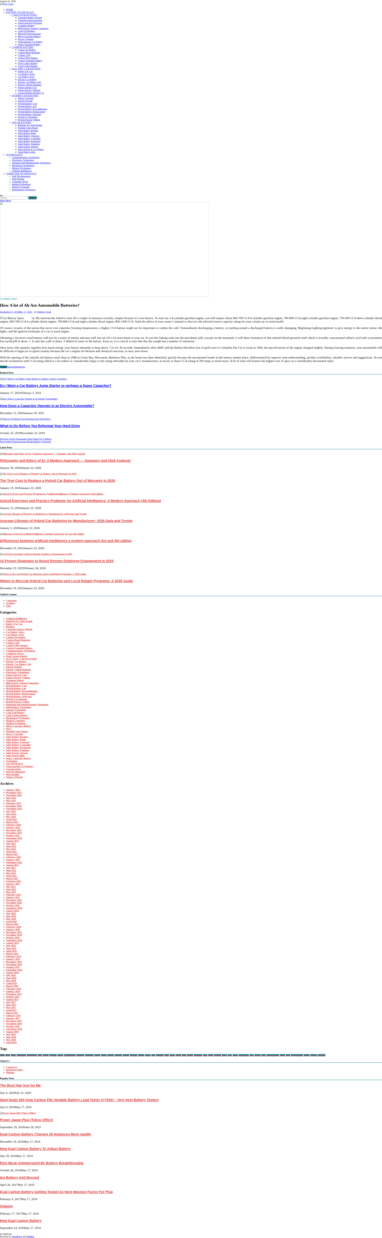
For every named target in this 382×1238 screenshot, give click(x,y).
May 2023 (11, 849)
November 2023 (14, 833)
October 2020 (13, 905)
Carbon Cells (24, 55)
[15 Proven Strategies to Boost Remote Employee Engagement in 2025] (36, 554)
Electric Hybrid (25, 101)
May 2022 (11, 873)
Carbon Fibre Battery (28, 58)
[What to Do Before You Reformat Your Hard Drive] (25, 419)
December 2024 (14, 806)
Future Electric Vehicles (29, 90)
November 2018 (14, 964)
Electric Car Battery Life (29, 82)
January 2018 (13, 991)
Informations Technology (24, 189)
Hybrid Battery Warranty (29, 114)
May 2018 (11, 980)
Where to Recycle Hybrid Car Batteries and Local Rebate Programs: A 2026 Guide (66, 581)
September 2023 (14, 838)
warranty (321, 1055)
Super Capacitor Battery (29, 44)
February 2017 (13, 1015)
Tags (8, 606)
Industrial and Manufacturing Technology (31, 163)
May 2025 (11, 800)
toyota (282, 1055)
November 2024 (14, 808)
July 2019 (11, 945)
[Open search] (1, 195)
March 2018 (12, 986)
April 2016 (11, 1042)
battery (60, 1055)
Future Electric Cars (27, 87)
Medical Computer (21, 187)
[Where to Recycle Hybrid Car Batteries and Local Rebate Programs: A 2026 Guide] (43, 574)
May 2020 (11, 919)
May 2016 (11, 1040)
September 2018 (14, 970)
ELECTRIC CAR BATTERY (26, 68)
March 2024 (12, 822)
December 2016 (14, 1021)
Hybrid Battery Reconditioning (32, 109)
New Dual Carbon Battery (20, 1221)
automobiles (32, 1055)
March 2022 (12, 878)
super (263, 1055)
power (224, 1055)
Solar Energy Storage (28, 146)
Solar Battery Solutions (29, 144)
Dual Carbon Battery (28, 63)
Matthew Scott (44, 312)
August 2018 (12, 972)
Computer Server (20, 181)
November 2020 (14, 902)
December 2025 (14, 792)
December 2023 (14, 830)
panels (210, 1055)
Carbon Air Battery (27, 50)
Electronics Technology (23, 160)
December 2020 (14, 900)
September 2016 (14, 1029)
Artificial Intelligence (22, 171)
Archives (10, 603)
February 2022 (13, 881)
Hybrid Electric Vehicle (29, 120)
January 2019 (13, 959)
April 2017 (11, 1010)
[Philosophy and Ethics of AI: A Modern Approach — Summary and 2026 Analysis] (42, 454)
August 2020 (12, 911)
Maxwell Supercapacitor (29, 34)
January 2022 (13, 884)
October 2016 (13, 1026)
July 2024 (11, 811)
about (7, 1055)
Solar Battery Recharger (29, 141)
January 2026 (13, 790)
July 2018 (11, 975)
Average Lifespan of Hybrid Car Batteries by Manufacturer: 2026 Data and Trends (66, 521)
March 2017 (12, 1013)
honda (172, 1055)
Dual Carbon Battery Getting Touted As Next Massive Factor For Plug (56, 1192)
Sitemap (10, 1072)
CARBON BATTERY (23, 47)
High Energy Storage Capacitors (33, 28)
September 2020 (14, 908)
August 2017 (12, 999)
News (8, 729)
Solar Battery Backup (28, 130)
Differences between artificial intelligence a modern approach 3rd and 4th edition (66, 541)
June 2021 (11, 889)
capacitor (80, 1055)
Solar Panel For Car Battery (31, 149)
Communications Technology (26, 157)
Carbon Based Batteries (29, 52)
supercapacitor (273, 1055)
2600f (2, 1055)
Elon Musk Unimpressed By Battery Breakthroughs (42, 1163)
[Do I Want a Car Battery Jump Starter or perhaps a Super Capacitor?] (33, 379)
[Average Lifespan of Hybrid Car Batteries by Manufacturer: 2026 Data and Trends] (43, 514)
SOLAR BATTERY (21, 122)
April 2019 (11, 951)
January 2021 (13, 897)
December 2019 (14, 932)
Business (10, 626)
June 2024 (11, 814)
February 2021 (13, 894)
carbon (97, 1055)
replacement (243, 1055)
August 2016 (12, 1031)
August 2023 (12, 841)
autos (40, 1055)
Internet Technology (21, 184)
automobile (12, 367)
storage (257, 1055)
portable (217, 1055)
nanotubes (198, 1055)
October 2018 (13, 967)
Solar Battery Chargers (28, 136)
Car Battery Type (26, 77)
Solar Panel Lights (26, 152)
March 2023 (12, 854)
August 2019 (12, 943)
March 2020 (12, 924)
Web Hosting (18, 179)
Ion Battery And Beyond (19, 1177)
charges (126, 1055)
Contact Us (11, 1067)
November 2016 (14, 1023)
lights (184, 1055)
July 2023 (11, 843)
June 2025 (11, 798)
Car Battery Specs (26, 74)
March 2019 (12, 954)
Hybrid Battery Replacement (31, 111)
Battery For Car (25, 71)
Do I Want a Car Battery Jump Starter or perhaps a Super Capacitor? (55, 386)
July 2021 (11, 886)
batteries (21, 367)
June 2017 (11, 1005)
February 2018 (13, 988)
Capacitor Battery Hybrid (30, 17)
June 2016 (11, 1037)
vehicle (307, 1055)
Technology (12, 761)
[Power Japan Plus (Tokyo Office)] (18, 1113)
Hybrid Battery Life (27, 106)
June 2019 (11, 948)
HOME (9, 9)
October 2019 (13, 937)
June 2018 (11, 978)
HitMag (30, 1236)
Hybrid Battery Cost (27, 103)
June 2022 (11, 870)
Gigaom (6, 1206)
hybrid (178, 1055)
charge (104, 1055)
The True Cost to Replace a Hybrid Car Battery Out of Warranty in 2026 (57, 481)
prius (230, 1055)
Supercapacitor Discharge (30, 23)
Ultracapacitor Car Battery (30, 42)
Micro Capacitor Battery (29, 36)
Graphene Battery (26, 25)
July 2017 (11, 1002)
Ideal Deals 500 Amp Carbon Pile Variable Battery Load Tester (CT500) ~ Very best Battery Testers (79, 1100)
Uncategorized (13, 769)
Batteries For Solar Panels (30, 125)
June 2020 (11, 916)
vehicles (313, 1055)
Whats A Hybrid (25, 98)
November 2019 (14, 935)
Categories (11, 600)
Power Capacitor (26, 39)
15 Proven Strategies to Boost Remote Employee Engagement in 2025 (57, 561)
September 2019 (14, 940)
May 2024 (11, 816)
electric (141, 1055)
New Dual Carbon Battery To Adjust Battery (35, 1149)
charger (110, 1055)
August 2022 (12, 865)
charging (133, 1055)
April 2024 (11, 819)
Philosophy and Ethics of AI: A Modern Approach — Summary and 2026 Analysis (65, 461)
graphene (160, 1055)
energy (148, 1055)
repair (235, 1055)
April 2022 (11, 876)
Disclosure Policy (14, 1070)
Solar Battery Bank (27, 133)
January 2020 (13, 929)
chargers (118, 1055)
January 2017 (13, 1018)
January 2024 (13, 827)
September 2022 (14, 862)
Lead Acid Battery (26, 31)
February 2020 (13, 927)
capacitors (89, 1055)
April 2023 (11, 851)
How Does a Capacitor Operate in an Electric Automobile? (47, 406)
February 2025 (13, 803)
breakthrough (70, 1055)
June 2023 (11, 846)
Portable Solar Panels (28, 128)
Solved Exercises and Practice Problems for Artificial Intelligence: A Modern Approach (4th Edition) (80, 501)
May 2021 (11, 892)
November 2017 (14, 994)
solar (251, 1055)
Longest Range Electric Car (31, 93)
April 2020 (11, 921)
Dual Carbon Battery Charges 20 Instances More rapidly (45, 1134)
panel (205, 1055)
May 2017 (11, 1007)
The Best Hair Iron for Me (20, 1085)
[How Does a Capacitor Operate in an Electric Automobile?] (29, 399)
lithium (190, 1055)
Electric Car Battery (27, 79)
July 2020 (11, 913)
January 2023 (13, 859)
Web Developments (21, 176)
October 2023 (13, 835)
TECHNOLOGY (14, 154)
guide (166, 1055)
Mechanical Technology (23, 165)
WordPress (17, 1236)
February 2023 (13, 857)
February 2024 (13, 825)
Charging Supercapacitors (30, 20)
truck (288, 1055)
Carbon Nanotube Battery (30, 60)
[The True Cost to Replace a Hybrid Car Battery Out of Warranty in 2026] (38, 474)
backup (46, 1055)
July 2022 (11, 868)
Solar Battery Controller (29, 138)
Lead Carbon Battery (28, 66)
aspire (13, 1055)
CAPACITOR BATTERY (24, 15)
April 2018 (11, 983)
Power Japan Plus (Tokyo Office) (26, 1120)
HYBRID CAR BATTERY (25, 95)
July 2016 (11, 1034)
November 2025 (14, 795)
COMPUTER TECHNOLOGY (21, 173)
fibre (153, 1055)
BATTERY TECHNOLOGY (20, 12)
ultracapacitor (297, 1055)
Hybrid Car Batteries (27, 117)
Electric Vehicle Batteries (29, 85)
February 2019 (13, 956)
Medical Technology (21, 168)
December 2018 (14, 962)
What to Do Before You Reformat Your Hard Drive (40, 426)
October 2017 (13, 997)
